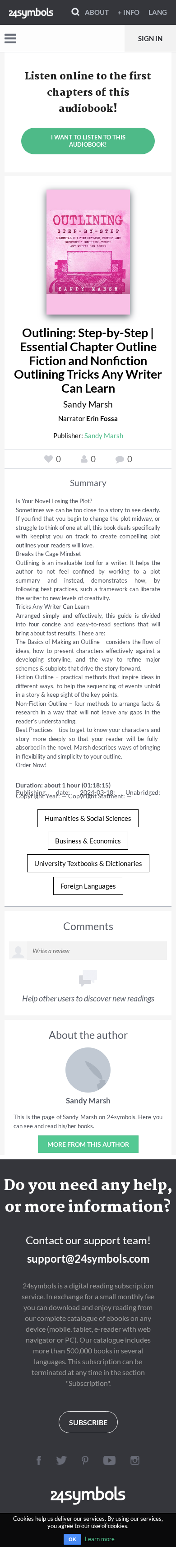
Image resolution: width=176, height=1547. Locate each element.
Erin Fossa (102, 418)
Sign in (150, 38)
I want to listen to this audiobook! (88, 141)
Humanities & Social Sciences (88, 818)
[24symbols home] (31, 12)
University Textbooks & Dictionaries (88, 863)
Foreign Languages (88, 886)
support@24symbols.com (88, 1258)
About (97, 12)
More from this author (88, 1144)
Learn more (100, 1538)
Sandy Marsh (88, 404)
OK (72, 1539)
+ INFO (128, 12)
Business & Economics (88, 841)
